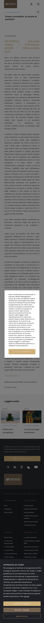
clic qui (26, 596)
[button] (22, 351)
